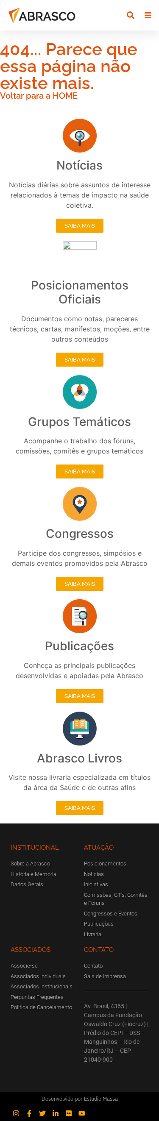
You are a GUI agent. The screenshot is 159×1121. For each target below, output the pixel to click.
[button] (131, 15)
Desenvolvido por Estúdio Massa (80, 1098)
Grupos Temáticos (79, 421)
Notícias (79, 165)
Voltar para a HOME (39, 96)
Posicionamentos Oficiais (79, 292)
